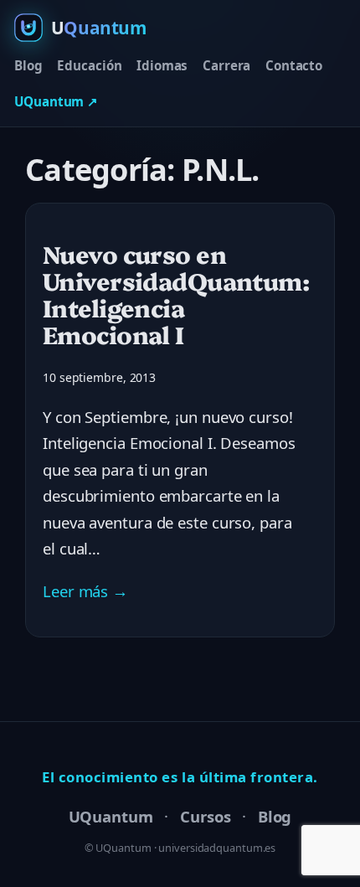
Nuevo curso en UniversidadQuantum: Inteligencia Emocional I (176, 294)
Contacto (293, 65)
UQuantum (111, 816)
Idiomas (162, 65)
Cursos (205, 816)
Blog (28, 65)
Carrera (226, 65)
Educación (89, 65)
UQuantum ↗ (56, 101)
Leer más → (85, 590)
